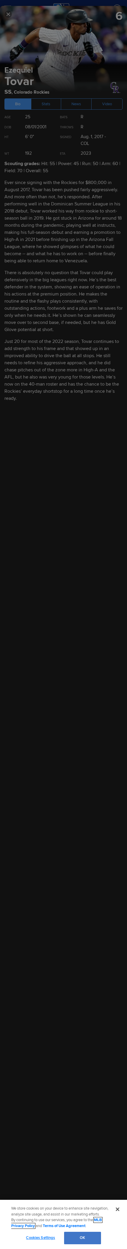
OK (82, 1237)
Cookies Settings (40, 1237)
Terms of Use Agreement (64, 1226)
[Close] (117, 1209)
